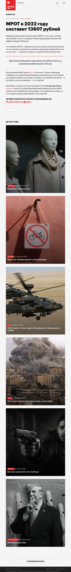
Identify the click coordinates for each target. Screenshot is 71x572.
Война (10, 398)
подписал (10, 88)
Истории (10, 256)
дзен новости (16, 102)
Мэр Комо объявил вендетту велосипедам (26, 260)
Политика (11, 468)
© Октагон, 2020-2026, (13, 569)
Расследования (13, 539)
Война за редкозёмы (16, 543)
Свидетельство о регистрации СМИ (55, 569)
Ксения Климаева (25, 18)
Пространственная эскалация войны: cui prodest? (30, 401)
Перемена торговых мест (19, 189)
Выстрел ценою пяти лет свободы (23, 472)
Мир (9, 325)
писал (31, 73)
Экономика (11, 185)
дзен (28, 102)
